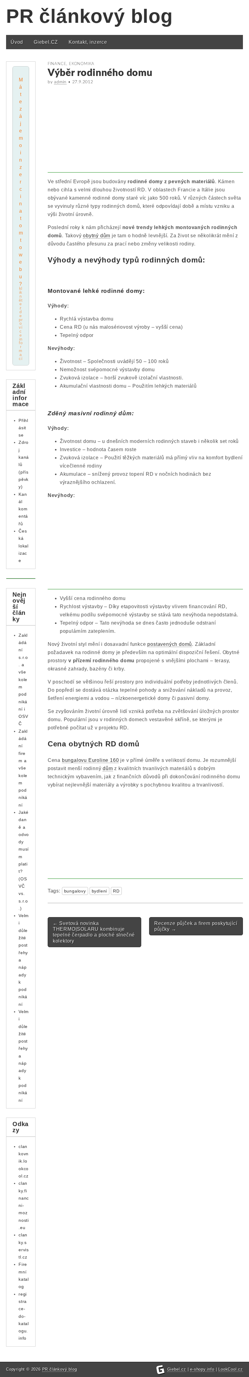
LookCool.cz (230, 1369)
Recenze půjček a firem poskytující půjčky (195, 926)
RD (116, 891)
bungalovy (75, 891)
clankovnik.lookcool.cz (24, 1161)
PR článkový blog (89, 16)
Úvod (17, 42)
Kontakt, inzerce (88, 42)
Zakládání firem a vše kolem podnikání (23, 768)
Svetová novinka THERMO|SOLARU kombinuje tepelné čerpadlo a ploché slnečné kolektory (94, 932)
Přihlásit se (23, 428)
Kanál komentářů (23, 509)
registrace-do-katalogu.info (24, 1316)
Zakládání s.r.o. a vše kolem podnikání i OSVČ (23, 679)
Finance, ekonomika (71, 64)
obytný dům (96, 235)
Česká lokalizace (24, 546)
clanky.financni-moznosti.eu (24, 1205)
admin (60, 82)
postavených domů (169, 644)
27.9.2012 (82, 82)
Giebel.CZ (46, 42)
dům (108, 768)
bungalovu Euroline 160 (90, 760)
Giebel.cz (176, 1369)
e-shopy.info (202, 1369)
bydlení (99, 891)
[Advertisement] (145, 130)
